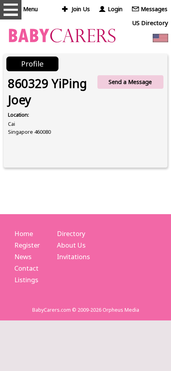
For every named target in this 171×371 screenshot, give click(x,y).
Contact (26, 268)
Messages (154, 9)
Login (115, 9)
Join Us (81, 9)
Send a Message (130, 82)
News (22, 256)
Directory (71, 233)
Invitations (73, 256)
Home (23, 233)
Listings (26, 279)
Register (27, 245)
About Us (71, 245)
